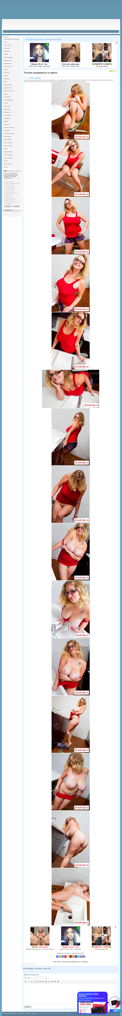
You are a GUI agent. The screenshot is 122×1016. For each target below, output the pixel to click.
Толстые (6, 103)
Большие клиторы (8, 127)
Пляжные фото (8, 66)
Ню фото (6, 161)
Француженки (7, 136)
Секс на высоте (9, 194)
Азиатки (6, 54)
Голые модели (7, 45)
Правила (28, 1013)
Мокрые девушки (8, 57)
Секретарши (7, 106)
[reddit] (73, 956)
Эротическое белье (9, 91)
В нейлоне (6, 124)
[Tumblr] (81, 956)
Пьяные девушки (8, 100)
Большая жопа (8, 88)
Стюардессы (7, 118)
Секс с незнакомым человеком (13, 183)
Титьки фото (7, 48)
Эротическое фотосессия (11, 201)
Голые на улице (8, 145)
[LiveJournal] (76, 956)
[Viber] (84, 956)
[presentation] (25, 981)
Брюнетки (6, 78)
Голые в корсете (8, 142)
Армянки (6, 121)
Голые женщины (8, 158)
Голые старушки (8, 155)
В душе (6, 94)
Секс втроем (9, 203)
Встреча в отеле (9, 181)
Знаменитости (7, 60)
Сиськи (5, 148)
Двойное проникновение (11, 192)
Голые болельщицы (9, 133)
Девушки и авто (8, 112)
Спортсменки (7, 115)
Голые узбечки (8, 139)
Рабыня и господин (10, 189)
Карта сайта (21, 1013)
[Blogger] (68, 956)
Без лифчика (7, 97)
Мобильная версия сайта (10, 1013)
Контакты (34, 1013)
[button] (25, 981)
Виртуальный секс (10, 187)
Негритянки (7, 51)
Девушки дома (7, 63)
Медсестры (7, 109)
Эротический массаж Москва (11, 39)
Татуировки (7, 130)
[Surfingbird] (78, 956)
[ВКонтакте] (57, 956)
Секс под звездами (10, 190)
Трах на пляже (9, 196)
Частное (6, 75)
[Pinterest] (65, 956)
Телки (5, 42)
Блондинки (7, 72)
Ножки (5, 81)
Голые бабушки (8, 84)
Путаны (6, 167)
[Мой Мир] (62, 956)
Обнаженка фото (8, 151)
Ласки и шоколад (10, 185)
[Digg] (70, 956)
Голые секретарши (35, 78)
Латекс (5, 69)
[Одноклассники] (60, 956)
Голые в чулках (8, 164)
